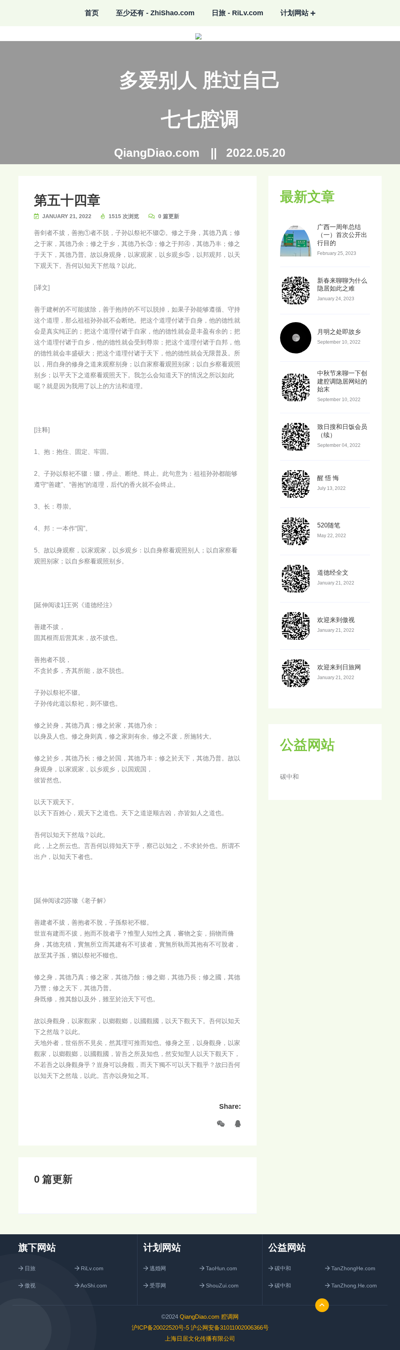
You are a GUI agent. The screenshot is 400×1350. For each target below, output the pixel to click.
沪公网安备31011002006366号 (230, 1327)
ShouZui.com (221, 1285)
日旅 (29, 1268)
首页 (92, 13)
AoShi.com (93, 1285)
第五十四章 (67, 200)
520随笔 (328, 525)
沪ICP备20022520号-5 (160, 1327)
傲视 (29, 1285)
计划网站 (294, 13)
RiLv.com (91, 1268)
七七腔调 (200, 119)
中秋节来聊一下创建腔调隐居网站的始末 (342, 381)
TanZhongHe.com (352, 1268)
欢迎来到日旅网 (339, 667)
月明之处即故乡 (339, 331)
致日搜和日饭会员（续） (342, 430)
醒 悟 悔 (328, 478)
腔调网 (230, 1316)
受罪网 (157, 1285)
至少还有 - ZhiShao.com (155, 13)
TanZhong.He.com (353, 1285)
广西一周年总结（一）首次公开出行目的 (342, 235)
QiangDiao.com (157, 152)
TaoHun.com (220, 1268)
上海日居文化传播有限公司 (200, 1338)
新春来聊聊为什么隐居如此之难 (342, 284)
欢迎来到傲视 (336, 620)
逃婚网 (157, 1268)
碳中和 (289, 776)
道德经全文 (332, 572)
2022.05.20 (256, 152)
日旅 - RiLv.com (237, 13)
